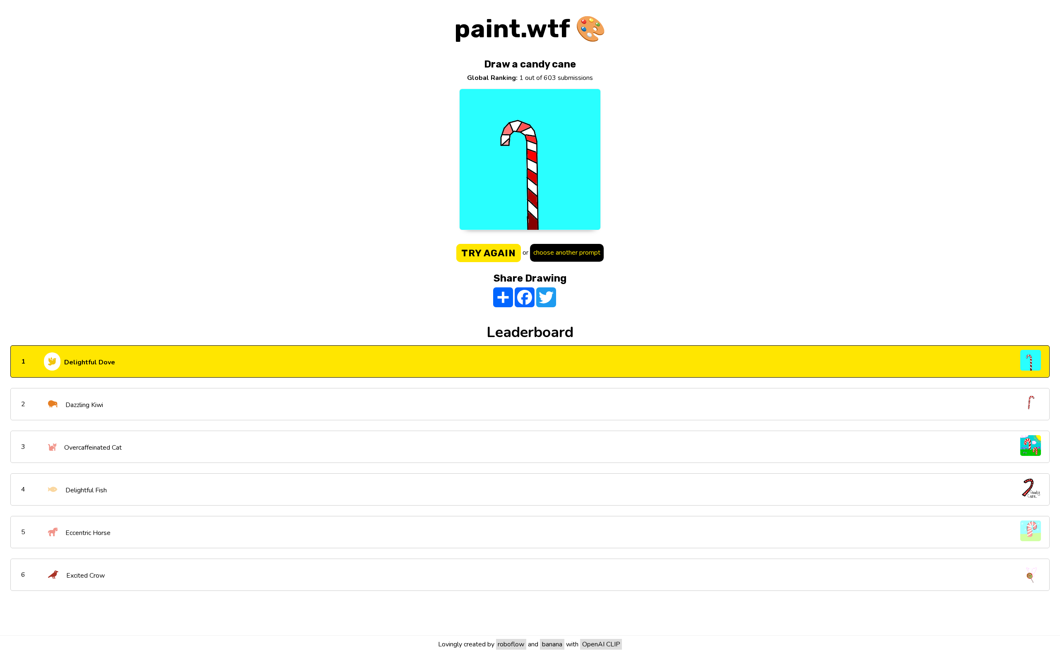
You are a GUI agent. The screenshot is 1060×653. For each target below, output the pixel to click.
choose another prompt (566, 252)
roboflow (511, 644)
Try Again (488, 253)
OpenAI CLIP (601, 644)
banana (552, 644)
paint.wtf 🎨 (530, 28)
